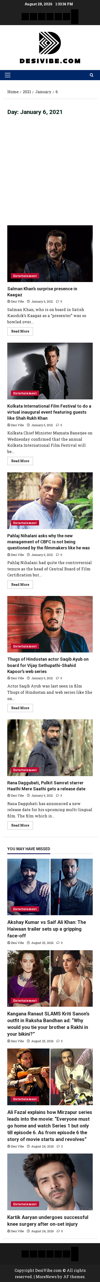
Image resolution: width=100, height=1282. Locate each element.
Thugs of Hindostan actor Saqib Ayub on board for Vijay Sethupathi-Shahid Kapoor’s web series (50, 624)
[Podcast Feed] (74, 20)
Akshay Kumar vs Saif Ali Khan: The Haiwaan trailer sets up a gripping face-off (46, 929)
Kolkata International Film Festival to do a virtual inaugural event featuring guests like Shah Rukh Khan (50, 371)
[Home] (25, 16)
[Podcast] (74, 13)
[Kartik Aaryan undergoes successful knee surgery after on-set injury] (50, 1182)
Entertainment (25, 276)
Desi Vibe (17, 301)
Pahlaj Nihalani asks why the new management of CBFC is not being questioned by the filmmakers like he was (50, 500)
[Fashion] (50, 16)
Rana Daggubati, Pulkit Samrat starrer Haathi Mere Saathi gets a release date (50, 747)
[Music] (41, 16)
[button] (7, 75)
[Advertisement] (50, 173)
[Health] (58, 16)
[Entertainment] (33, 16)
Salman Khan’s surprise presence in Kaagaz (50, 253)
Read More (22, 330)
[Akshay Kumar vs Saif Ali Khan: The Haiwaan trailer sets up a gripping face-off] (50, 887)
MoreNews (46, 1276)
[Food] (66, 16)
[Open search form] (91, 75)
